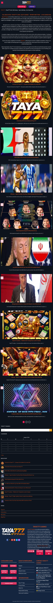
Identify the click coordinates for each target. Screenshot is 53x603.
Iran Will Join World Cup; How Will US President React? (26, 267)
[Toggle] (51, 509)
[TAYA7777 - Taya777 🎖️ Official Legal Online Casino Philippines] (26, 2)
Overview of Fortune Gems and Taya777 (26, 120)
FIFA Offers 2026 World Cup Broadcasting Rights (26, 157)
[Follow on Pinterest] (12, 540)
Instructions (3, 512)
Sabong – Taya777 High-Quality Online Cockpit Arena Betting (26, 377)
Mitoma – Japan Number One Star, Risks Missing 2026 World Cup (26, 194)
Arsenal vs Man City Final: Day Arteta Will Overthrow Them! (26, 414)
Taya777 (23, 40)
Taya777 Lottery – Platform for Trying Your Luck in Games (26, 340)
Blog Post (3, 517)
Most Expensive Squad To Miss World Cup (26, 230)
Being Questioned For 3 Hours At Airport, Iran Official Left (26, 304)
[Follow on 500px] (17, 540)
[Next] (29, 422)
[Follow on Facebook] (7, 540)
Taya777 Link (5, 16)
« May (2, 455)
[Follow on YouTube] (14, 540)
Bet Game (3, 514)
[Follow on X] (10, 540)
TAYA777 (3, 10)
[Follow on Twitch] (19, 540)
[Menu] (2, 3)
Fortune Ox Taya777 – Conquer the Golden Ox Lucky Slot (26, 84)
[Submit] (50, 430)
